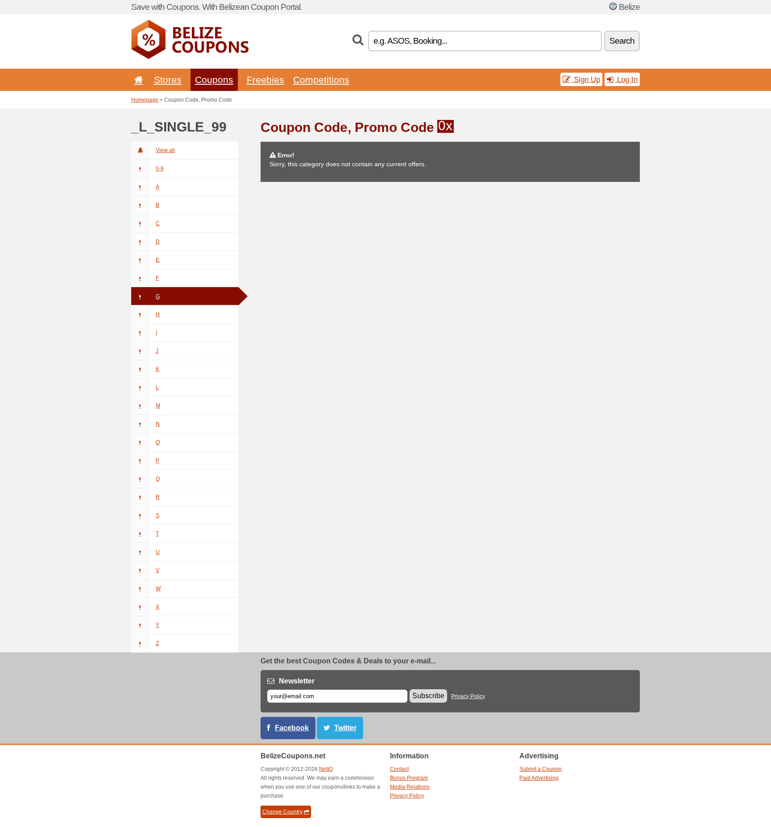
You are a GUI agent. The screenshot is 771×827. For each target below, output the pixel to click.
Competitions (321, 79)
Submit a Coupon (540, 769)
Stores (168, 79)
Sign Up (586, 79)
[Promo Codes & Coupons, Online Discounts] (190, 57)
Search (621, 40)
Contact (399, 769)
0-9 (160, 168)
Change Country (282, 812)
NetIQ (326, 769)
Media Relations (410, 787)
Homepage (144, 100)
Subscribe (428, 695)
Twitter (345, 728)
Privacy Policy (468, 696)
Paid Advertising (539, 778)
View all (165, 150)
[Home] (137, 79)
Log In (626, 79)
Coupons (214, 79)
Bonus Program (409, 778)
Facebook (292, 728)
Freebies (265, 79)
